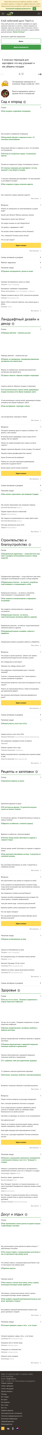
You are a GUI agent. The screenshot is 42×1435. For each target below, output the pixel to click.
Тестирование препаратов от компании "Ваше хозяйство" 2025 (26, 83)
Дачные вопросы (6, 1391)
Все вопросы (34, 251)
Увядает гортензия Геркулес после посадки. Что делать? (21, 449)
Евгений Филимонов (9, 507)
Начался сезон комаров (9, 1356)
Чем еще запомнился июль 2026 (12, 525)
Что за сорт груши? (8, 240)
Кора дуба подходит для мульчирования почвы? (18, 1130)
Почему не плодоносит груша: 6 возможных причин (20, 164)
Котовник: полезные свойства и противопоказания (19, 1085)
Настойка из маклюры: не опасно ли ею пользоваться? (20, 1116)
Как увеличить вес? (8, 1120)
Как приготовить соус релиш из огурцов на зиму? (18, 881)
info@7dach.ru (11, 1379)
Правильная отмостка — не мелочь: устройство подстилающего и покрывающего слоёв (17, 594)
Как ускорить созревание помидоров (14, 134)
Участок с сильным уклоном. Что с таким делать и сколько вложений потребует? (18, 677)
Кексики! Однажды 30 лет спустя (13, 963)
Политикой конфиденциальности (18, 8)
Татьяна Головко (7, 1202)
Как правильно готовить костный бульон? (16, 893)
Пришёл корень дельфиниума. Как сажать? (16, 453)
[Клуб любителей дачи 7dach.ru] (9, 13)
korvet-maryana (7, 1180)
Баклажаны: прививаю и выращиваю (14, 289)
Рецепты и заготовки (17, 771)
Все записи (35, 311)
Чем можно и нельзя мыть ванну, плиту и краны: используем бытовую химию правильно (18, 1294)
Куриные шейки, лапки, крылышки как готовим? (18, 908)
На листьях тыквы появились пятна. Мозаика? (17, 231)
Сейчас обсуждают (7, 1389)
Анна (3, 1191)
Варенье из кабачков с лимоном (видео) (15, 834)
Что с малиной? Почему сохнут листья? (15, 235)
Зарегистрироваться (21, 47)
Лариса (3, 514)
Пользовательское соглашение (11, 1413)
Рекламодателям (6, 1424)
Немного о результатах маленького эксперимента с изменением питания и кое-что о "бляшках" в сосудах (20, 1170)
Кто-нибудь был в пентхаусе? (11, 662)
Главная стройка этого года (10, 747)
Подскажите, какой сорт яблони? (13, 219)
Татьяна (4, 284)
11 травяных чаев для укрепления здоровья (17, 1071)
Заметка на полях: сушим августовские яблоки (17, 970)
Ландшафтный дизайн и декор (20, 321)
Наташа (4, 298)
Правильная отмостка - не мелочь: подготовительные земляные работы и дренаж (20, 626)
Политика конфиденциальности (11, 1416)
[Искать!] (38, 13)
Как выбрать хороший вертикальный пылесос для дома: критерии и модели (19, 1311)
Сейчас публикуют (7, 1386)
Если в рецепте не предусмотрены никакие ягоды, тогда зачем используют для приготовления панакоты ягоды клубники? (20, 887)
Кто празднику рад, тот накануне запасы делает (18, 956)
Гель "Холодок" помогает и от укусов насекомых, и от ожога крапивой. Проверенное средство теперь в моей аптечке (21, 1186)
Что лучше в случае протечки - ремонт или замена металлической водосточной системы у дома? (19, 657)
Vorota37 (4, 743)
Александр (5, 1359)
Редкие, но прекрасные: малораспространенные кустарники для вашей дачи (18, 371)
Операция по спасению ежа (11, 1349)
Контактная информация (9, 1419)
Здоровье (8, 990)
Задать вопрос (21, 245)
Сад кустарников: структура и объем (14, 417)
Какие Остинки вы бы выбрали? (12, 457)
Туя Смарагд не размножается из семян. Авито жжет (19, 518)
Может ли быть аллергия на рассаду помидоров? (18, 1099)
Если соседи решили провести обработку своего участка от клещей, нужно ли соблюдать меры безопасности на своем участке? (18, 1110)
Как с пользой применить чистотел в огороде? (17, 1103)
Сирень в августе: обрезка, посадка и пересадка (18, 386)
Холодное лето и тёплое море (11, 1343)
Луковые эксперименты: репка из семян (15, 282)
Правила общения (7, 1410)
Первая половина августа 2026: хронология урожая (19, 295)
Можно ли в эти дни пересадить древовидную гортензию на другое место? (17, 462)
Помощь (4, 1394)
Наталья (4, 307)
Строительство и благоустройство (14, 542)
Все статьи (35, 198)
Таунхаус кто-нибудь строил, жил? (13, 666)
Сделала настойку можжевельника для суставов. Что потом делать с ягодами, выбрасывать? (19, 898)
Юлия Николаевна (8, 291)
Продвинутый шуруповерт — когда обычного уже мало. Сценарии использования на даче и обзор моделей (21, 577)
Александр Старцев (8, 1173)
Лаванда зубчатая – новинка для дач (14, 355)
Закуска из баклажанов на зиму (12, 950)
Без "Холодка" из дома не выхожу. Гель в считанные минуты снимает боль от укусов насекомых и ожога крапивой (19, 1197)
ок (34, 9)
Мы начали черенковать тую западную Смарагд (18, 505)
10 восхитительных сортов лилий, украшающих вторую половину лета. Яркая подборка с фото (21, 401)
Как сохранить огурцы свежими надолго (15, 195)
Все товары (5, 1397)
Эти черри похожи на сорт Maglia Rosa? (15, 223)
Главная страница (7, 1383)
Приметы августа (7, 1279)
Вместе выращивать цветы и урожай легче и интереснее (23, 92)
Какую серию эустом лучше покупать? (14, 468)
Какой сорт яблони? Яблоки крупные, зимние (17, 215)
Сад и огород (11, 101)
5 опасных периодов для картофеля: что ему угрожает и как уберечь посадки (18, 63)
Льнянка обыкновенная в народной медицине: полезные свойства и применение (18, 1056)
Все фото (4, 1400)
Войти (21, 41)
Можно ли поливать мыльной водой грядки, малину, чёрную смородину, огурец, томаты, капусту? (20, 1125)
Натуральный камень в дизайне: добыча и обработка (20, 642)
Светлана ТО (5, 966)
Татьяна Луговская (8, 750)
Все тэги (4, 1408)
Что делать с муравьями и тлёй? (12, 227)
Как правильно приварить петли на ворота (16, 741)
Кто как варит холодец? (9, 912)
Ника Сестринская (7, 759)
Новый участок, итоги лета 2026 (12, 734)
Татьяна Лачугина (7, 737)
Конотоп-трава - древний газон (12, 1177)
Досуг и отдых (12, 1214)
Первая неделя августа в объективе (13, 511)
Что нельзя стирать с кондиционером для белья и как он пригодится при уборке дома (20, 1264)
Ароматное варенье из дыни (11, 804)
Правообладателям (7, 1421)
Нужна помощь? (19, 32)
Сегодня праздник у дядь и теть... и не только (17, 1336)
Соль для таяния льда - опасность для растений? (18, 903)
